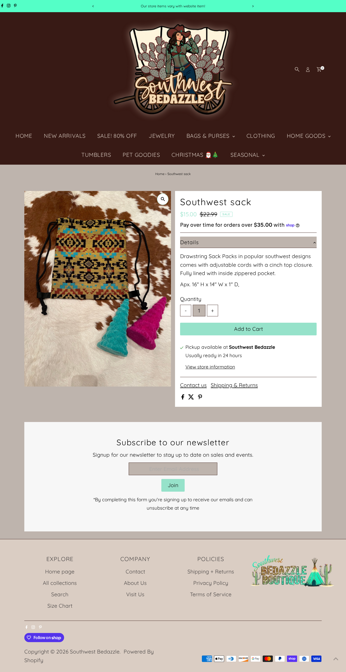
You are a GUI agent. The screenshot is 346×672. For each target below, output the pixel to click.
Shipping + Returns (210, 571)
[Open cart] (319, 69)
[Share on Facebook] (183, 397)
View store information (210, 366)
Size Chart (59, 605)
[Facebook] (2, 6)
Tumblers (96, 154)
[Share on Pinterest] (200, 397)
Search (59, 594)
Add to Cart (248, 328)
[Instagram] (9, 6)
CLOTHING (260, 135)
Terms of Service (211, 594)
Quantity (190, 299)
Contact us (193, 385)
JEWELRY (162, 135)
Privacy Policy (210, 583)
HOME (23, 135)
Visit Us (135, 594)
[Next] (253, 6)
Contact (135, 571)
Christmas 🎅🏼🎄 (195, 154)
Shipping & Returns (234, 385)
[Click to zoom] (162, 199)
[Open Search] (297, 69)
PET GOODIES (141, 154)
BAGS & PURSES (208, 135)
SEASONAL (245, 154)
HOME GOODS (307, 135)
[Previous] (93, 6)
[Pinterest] (15, 6)
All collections (60, 583)
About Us (135, 583)
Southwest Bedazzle (95, 651)
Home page (59, 571)
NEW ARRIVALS (65, 135)
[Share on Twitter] (192, 397)
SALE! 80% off (117, 135)
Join (173, 485)
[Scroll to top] (336, 658)
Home (159, 174)
